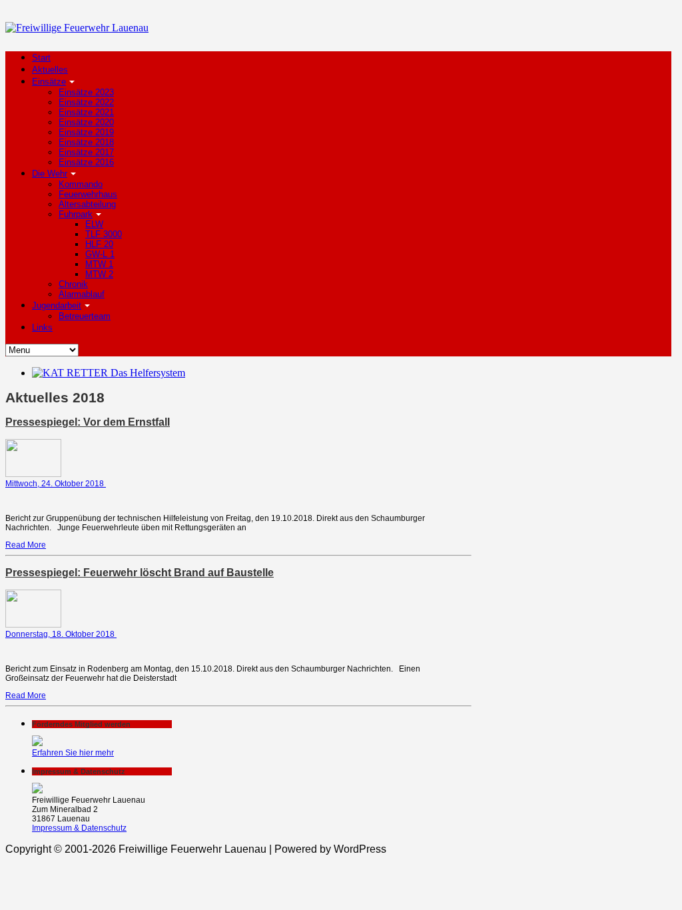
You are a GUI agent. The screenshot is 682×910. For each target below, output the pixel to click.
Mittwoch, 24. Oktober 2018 (55, 483)
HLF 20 (99, 244)
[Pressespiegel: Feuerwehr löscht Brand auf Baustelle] (33, 625)
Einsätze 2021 (86, 112)
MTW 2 (99, 274)
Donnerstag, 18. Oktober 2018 (61, 634)
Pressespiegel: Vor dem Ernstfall (87, 422)
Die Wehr (49, 174)
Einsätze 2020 (86, 122)
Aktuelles (50, 70)
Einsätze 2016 (86, 162)
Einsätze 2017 (86, 152)
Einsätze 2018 (86, 142)
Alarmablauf (82, 294)
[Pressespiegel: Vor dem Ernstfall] (33, 474)
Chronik (73, 284)
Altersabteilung (87, 204)
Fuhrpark (76, 214)
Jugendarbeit (56, 305)
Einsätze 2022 (86, 102)
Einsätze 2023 (86, 92)
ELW (94, 224)
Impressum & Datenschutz (79, 828)
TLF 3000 (103, 234)
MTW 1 (99, 264)
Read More (25, 545)
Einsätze (49, 82)
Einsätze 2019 (86, 132)
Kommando (81, 184)
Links (42, 327)
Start (41, 58)
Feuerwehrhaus (88, 194)
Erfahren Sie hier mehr (73, 752)
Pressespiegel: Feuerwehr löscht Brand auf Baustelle (139, 572)
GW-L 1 (100, 254)
